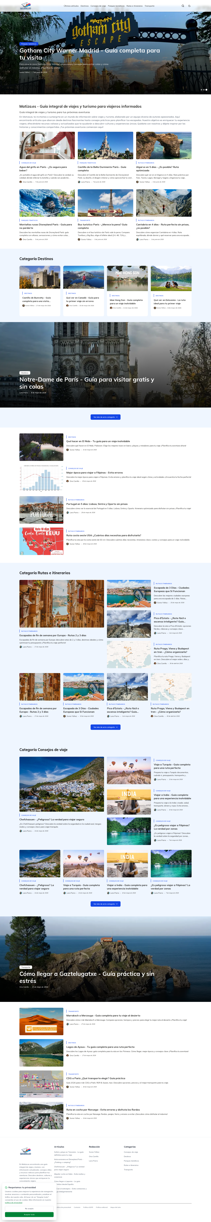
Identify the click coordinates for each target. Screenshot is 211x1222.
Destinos (85, 6)
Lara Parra (23, 393)
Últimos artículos (71, 6)
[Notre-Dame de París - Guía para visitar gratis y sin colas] (105, 365)
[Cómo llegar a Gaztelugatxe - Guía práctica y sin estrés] (105, 959)
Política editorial (102, 1207)
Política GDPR (88, 1207)
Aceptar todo (29, 1214)
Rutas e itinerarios (135, 6)
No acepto (29, 1208)
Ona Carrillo (24, 987)
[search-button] (183, 6)
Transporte (149, 6)
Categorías (130, 1146)
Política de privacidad (63, 1207)
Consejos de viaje (98, 6)
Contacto (77, 1207)
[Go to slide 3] (206, 90)
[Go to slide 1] (201, 89)
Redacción (94, 1146)
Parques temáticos (116, 6)
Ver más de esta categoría (104, 417)
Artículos (59, 1146)
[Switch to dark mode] (189, 6)
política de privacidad (13, 1202)
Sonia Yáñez (24, 72)
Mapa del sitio (116, 1207)
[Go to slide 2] (204, 89)
